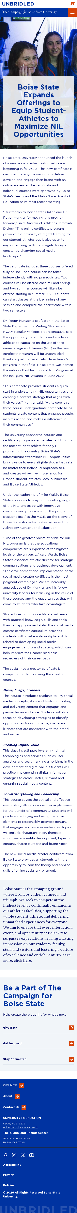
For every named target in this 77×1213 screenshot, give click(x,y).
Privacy (8, 1174)
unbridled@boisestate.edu (20, 1127)
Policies (8, 1185)
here (27, 960)
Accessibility (12, 1164)
